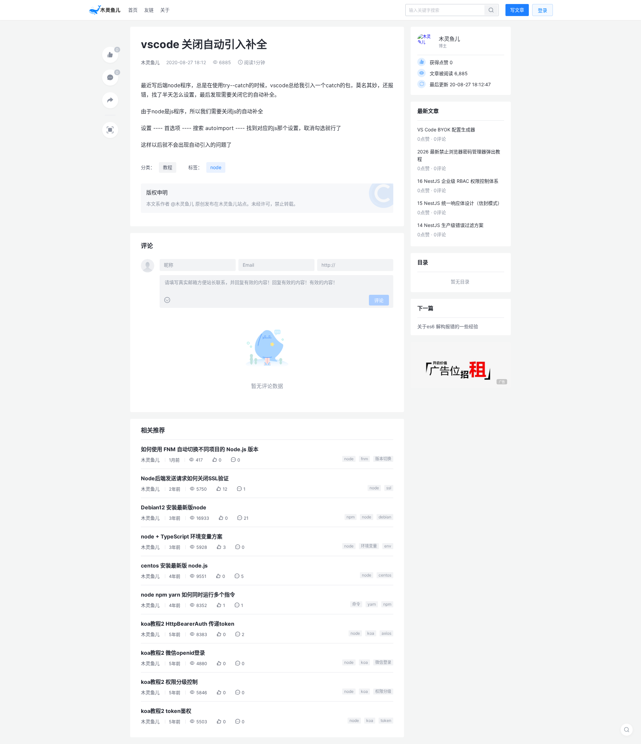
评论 (379, 300)
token (386, 720)
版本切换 (383, 458)
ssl (388, 487)
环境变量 (369, 545)
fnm (364, 458)
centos (385, 575)
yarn (372, 604)
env (387, 545)
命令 (356, 604)
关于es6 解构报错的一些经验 (447, 326)
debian (385, 516)
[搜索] (627, 730)
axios (386, 633)
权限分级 (383, 691)
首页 (133, 10)
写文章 (517, 10)
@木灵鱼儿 (182, 204)
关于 (165, 10)
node (215, 167)
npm (351, 516)
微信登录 (383, 662)
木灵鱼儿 (150, 62)
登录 (542, 10)
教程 (167, 167)
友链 (149, 10)
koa (370, 633)
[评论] (110, 78)
